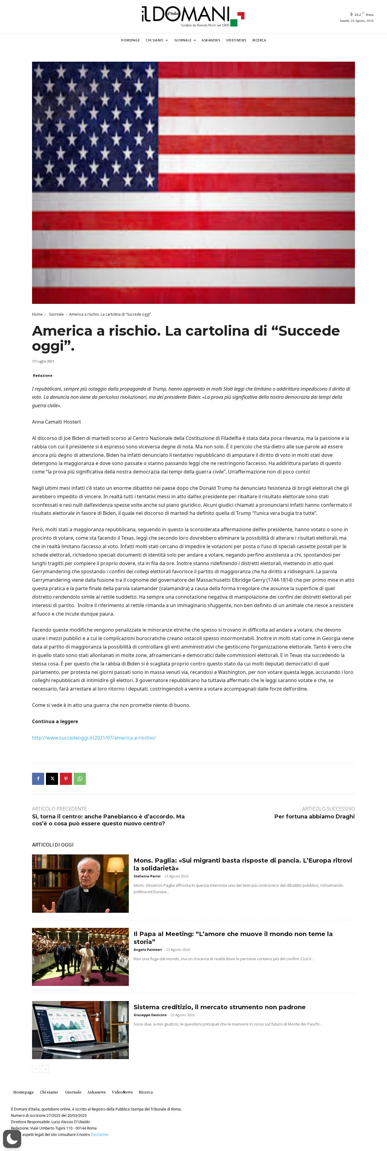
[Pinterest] (66, 779)
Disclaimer (100, 1134)
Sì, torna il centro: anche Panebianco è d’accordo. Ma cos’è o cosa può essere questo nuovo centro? (108, 820)
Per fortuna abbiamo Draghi (315, 816)
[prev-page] (36, 1069)
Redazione (42, 375)
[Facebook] (38, 779)
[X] (52, 779)
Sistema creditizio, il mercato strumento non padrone (220, 1007)
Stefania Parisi (147, 876)
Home (37, 314)
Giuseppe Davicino (150, 1015)
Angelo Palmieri (148, 949)
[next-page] (45, 1069)
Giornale (56, 314)
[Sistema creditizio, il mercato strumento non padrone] (80, 1030)
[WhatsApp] (80, 779)
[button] (12, 1139)
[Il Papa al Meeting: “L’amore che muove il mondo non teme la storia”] (80, 957)
